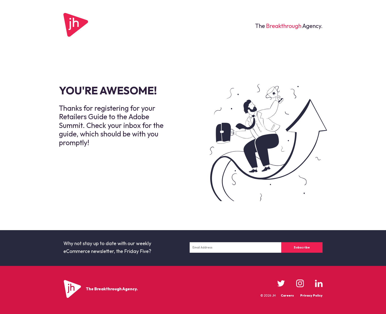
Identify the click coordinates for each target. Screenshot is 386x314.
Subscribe (302, 247)
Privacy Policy (311, 295)
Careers (287, 295)
